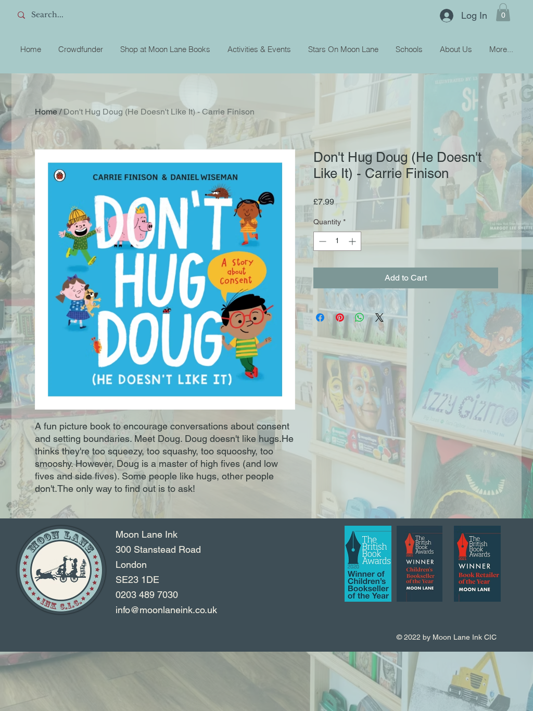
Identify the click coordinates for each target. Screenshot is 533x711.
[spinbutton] (337, 241)
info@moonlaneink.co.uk (166, 609)
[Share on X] (379, 317)
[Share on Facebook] (320, 317)
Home (46, 112)
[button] (503, 12)
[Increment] (353, 241)
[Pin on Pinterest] (340, 317)
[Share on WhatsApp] (359, 317)
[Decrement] (321, 241)
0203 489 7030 (147, 594)
